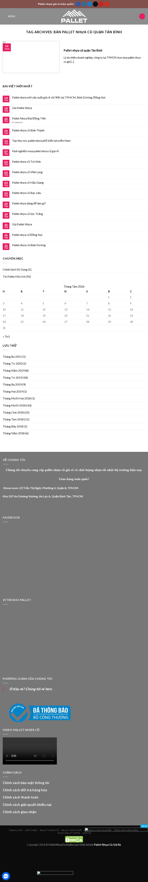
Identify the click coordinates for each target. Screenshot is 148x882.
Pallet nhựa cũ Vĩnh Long (27, 172)
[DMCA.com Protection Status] (74, 839)
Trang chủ (16, 830)
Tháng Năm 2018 (14, 433)
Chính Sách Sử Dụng (15, 269)
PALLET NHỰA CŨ (49, 830)
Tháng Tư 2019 (12, 377)
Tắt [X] (144, 826)
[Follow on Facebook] (78, 4)
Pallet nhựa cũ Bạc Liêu (26, 192)
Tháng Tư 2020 (12, 363)
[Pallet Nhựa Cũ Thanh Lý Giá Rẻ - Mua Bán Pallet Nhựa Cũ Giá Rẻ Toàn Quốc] (74, 16)
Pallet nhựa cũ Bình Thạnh (28, 130)
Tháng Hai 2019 (13, 391)
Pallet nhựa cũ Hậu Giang (28, 182)
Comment (17, 122)
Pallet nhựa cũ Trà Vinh (26, 161)
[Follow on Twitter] (89, 4)
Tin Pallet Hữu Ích (14, 276)
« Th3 (6, 336)
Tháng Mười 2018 (14, 405)
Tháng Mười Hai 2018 (17, 398)
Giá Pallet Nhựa (22, 108)
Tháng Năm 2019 (14, 370)
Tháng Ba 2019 (12, 384)
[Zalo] (6, 876)
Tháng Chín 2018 (13, 412)
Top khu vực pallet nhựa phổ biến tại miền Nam (41, 140)
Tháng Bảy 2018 (13, 426)
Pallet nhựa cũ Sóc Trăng (27, 213)
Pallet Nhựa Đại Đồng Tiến (29, 118)
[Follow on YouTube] (107, 4)
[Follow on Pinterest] (101, 4)
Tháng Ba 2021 (12, 356)
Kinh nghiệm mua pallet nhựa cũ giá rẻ (35, 151)
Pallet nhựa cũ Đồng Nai (27, 234)
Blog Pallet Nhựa (69, 833)
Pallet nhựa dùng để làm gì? (29, 203)
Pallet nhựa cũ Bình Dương (29, 245)
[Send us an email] (95, 4)
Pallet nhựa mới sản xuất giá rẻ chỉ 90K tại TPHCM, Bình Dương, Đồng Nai (58, 97)
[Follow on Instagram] (84, 4)
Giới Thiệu (31, 830)
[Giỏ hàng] (142, 16)
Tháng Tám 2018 (13, 419)
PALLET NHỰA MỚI (71, 830)
